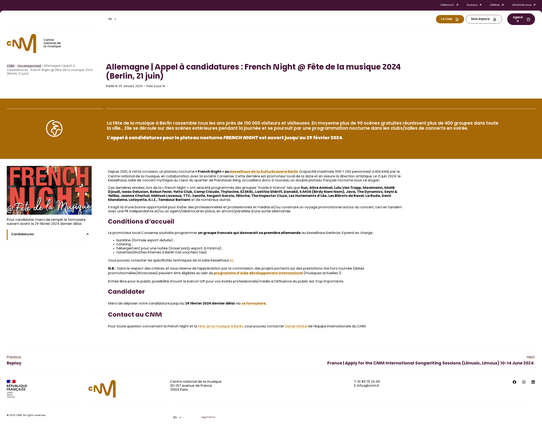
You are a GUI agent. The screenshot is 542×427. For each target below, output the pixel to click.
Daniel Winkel (296, 326)
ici (231, 260)
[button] (112, 19)
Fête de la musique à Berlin (220, 326)
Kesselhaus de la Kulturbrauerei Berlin (264, 172)
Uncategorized (29, 66)
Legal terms (208, 417)
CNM (10, 66)
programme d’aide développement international (258, 273)
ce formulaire (253, 303)
